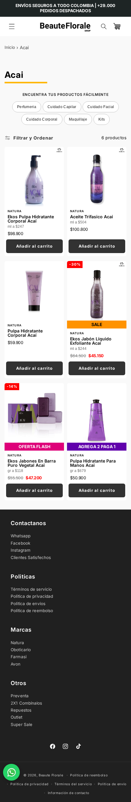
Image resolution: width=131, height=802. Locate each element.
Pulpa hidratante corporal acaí (24, 330)
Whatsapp (20, 535)
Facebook (20, 543)
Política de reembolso (32, 610)
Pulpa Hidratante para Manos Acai (93, 460)
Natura (17, 642)
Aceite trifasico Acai (91, 214)
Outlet (16, 717)
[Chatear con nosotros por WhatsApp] (11, 772)
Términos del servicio (73, 784)
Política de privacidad (29, 784)
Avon (15, 664)
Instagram (20, 550)
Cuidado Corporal (42, 119)
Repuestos (21, 710)
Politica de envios (28, 603)
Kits (101, 119)
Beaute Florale (51, 775)
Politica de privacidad (32, 596)
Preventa (20, 695)
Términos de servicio (31, 589)
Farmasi (19, 656)
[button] (11, 26)
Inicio (10, 47)
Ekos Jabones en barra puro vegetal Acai (31, 460)
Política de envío (112, 784)
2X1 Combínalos (26, 703)
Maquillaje (78, 119)
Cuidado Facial (100, 107)
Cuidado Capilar (62, 107)
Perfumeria (26, 107)
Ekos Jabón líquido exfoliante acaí (91, 338)
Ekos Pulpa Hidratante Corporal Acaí (30, 216)
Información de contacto (68, 793)
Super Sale (21, 724)
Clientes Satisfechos (31, 557)
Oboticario (21, 649)
